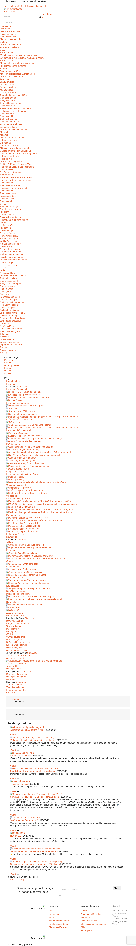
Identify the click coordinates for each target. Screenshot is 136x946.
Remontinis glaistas (9, 236)
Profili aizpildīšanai (9, 278)
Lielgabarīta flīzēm (8, 127)
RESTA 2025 (16, 836)
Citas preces (6, 334)
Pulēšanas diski (7, 191)
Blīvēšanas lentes (8, 265)
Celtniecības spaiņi (9, 119)
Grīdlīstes (4, 294)
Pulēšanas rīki (6, 183)
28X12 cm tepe (7, 82)
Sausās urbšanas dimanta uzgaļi (15, 151)
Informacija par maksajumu (93, 924)
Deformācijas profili (9, 281)
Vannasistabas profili (10, 297)
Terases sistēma (7, 286)
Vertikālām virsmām (9, 241)
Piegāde (85, 911)
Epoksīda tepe (7, 230)
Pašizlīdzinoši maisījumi (11, 257)
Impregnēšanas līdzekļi (11, 345)
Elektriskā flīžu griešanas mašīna (15, 164)
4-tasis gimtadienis (19, 784)
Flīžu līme (4, 212)
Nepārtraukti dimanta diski (12, 172)
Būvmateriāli (6, 201)
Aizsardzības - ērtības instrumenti (15, 108)
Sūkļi (2, 50)
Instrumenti (5, 29)
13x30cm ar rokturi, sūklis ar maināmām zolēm (22, 58)
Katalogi (8, 368)
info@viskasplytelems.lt (35, 6)
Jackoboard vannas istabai (12, 313)
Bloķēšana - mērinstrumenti (13, 111)
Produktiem (5, 26)
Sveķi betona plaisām (10, 249)
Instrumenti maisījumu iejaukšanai (16, 130)
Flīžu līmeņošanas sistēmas (13, 66)
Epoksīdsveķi (6, 246)
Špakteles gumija (8, 34)
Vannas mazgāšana (9, 47)
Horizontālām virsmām (10, 244)
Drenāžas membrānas (10, 252)
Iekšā (2, 270)
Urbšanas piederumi (9, 156)
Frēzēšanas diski (8, 196)
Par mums (5, 347)
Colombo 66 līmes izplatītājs (13, 95)
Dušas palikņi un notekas (12, 302)
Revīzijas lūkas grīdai (10, 331)
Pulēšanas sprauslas (10, 185)
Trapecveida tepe (8, 87)
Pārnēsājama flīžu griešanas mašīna (17, 167)
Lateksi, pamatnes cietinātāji (13, 260)
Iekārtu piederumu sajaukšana (14, 137)
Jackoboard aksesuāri (10, 321)
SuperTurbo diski (8, 175)
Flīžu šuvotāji (6, 228)
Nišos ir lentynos (8, 307)
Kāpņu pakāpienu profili (11, 283)
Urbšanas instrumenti (10, 140)
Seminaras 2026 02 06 (21, 756)
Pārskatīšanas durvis (58, 924)
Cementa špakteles (9, 233)
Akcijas (7, 373)
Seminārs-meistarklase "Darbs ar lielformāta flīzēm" (34, 851)
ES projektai (86, 931)
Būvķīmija (4, 337)
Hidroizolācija (6, 262)
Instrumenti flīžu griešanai (12, 161)
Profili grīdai (5, 291)
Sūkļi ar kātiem (7, 60)
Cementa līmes (7, 214)
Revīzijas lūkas (7, 326)
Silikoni (3, 204)
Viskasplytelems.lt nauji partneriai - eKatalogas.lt (33, 740)
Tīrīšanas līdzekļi (8, 339)
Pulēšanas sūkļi (7, 199)
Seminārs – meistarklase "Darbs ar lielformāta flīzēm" (35, 797)
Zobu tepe (5, 79)
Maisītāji (4, 132)
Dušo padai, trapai (8, 299)
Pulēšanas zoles (8, 193)
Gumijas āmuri (7, 114)
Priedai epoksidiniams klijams (14, 220)
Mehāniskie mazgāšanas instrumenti (17, 63)
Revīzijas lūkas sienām (11, 329)
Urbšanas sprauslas (9, 145)
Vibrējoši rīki (6, 159)
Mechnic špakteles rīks (10, 39)
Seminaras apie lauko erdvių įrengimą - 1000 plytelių (35, 864)
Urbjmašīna (5, 143)
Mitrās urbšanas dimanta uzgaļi (14, 148)
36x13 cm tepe (7, 84)
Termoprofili (5, 323)
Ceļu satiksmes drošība (11, 103)
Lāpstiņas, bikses (8, 92)
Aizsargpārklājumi (8, 273)
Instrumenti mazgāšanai (11, 45)
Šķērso (3, 68)
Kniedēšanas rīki (8, 37)
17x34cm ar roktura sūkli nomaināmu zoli (19, 55)
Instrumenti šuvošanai (10, 31)
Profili (51, 917)
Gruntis (3, 222)
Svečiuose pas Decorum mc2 (24, 820)
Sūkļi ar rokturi (7, 53)
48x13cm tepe (6, 90)
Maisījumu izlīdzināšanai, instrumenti (17, 74)
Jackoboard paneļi (8, 315)
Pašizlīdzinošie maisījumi (12, 254)
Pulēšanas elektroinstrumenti (13, 188)
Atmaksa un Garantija (91, 914)
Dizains (7, 371)
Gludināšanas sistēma (10, 71)
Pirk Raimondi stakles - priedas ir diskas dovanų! (33, 771)
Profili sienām (6, 289)
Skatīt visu (22, 387)
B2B (83, 927)
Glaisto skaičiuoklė (58, 927)
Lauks (3, 268)
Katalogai (4, 353)
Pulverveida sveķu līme (11, 217)
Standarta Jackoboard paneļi (13, 318)
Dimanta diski (6, 169)
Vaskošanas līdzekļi (9, 342)
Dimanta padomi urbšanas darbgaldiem (18, 153)
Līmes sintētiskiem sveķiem (13, 276)
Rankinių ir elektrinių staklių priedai (16, 177)
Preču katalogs (13, 381)
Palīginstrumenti (7, 100)
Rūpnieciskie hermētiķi (11, 209)
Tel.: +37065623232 (13, 6)
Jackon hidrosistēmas (10, 310)
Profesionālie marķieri (10, 122)
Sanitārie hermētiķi (9, 207)
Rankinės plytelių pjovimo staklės (15, 180)
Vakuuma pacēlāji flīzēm (11, 124)
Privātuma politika (89, 921)
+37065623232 (11, 11)
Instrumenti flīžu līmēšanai (12, 76)
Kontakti (8, 363)
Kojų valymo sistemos (10, 305)
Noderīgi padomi (8, 350)
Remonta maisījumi (9, 238)
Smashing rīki (6, 116)
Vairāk (13, 735)
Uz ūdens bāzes (7, 225)
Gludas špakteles (8, 98)
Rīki (50, 911)
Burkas (3, 42)
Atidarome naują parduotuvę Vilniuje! (27, 730)
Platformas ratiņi (7, 106)
